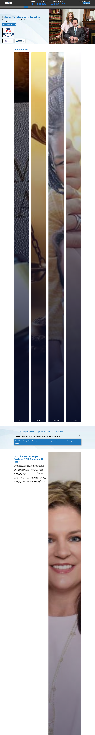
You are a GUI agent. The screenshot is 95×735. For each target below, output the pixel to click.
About (30, 6)
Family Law (51, 6)
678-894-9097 (87, 1)
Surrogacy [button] (44, 6)
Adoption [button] (37, 6)
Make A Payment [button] (87, 3)
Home (26, 6)
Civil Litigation (60, 6)
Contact (68, 6)
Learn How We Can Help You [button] (9, 24)
